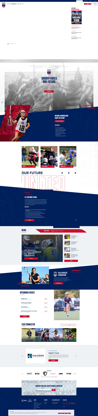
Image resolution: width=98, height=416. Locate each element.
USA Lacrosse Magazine (55, 401)
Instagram (67, 324)
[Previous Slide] (9, 43)
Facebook (61, 324)
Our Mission (49, 90)
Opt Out (68, 413)
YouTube (70, 324)
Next (75, 355)
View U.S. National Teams (61, 221)
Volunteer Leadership (37, 406)
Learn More (9, 54)
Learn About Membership (59, 120)
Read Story (31, 257)
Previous (22, 355)
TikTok (75, 324)
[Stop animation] (76, 219)
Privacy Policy (28, 413)
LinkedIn (72, 324)
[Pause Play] (2, 101)
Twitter (64, 324)
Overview (35, 401)
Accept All (61, 413)
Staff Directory (36, 405)
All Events (24, 315)
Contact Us (45, 401)
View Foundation (58, 282)
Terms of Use (32, 413)
